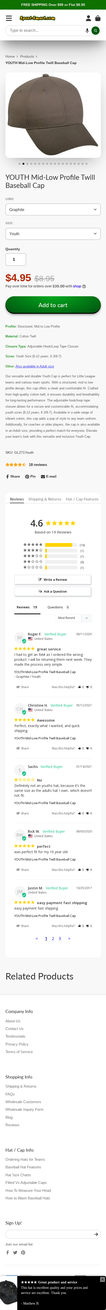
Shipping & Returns (44, 499)
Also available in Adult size (35, 366)
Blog (9, 1117)
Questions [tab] (55, 607)
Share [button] (24, 687)
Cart (98, 18)
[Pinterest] (23, 1252)
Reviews (17, 499)
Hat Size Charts (18, 1175)
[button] (87, 30)
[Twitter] (15, 1252)
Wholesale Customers (23, 1102)
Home (10, 56)
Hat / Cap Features (82, 499)
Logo (37, 18)
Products (27, 56)
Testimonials (15, 1036)
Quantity (12, 249)
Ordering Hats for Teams (25, 1159)
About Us (12, 1021)
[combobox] (53, 30)
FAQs (10, 1094)
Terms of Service (19, 1052)
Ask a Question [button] (55, 591)
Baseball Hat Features (23, 1167)
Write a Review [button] (55, 579)
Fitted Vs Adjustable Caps (26, 1182)
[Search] (95, 30)
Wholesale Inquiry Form (24, 1109)
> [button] (69, 938)
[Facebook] (7, 1252)
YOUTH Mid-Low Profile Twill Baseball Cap (45, 672)
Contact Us (14, 1029)
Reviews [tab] (23, 607)
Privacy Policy (17, 1044)
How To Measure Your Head (28, 1190)
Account (88, 18)
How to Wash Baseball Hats (27, 1198)
